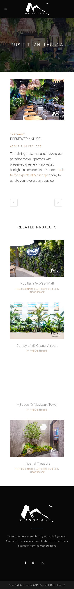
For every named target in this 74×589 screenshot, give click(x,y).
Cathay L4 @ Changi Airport (37, 345)
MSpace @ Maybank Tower (37, 404)
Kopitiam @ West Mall (37, 283)
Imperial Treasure (37, 463)
